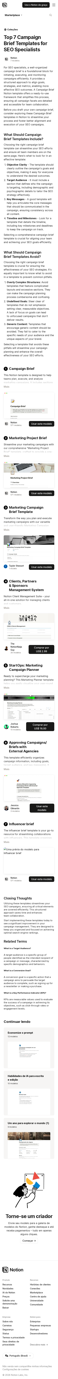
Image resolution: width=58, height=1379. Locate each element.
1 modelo (13, 568)
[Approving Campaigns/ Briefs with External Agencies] (29, 788)
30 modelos (16, 652)
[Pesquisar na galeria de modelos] (50, 15)
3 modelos (15, 811)
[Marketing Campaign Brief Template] (29, 548)
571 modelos (16, 425)
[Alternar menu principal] (53, 5)
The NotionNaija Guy (16, 646)
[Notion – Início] (5, 5)
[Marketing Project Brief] (29, 475)
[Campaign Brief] (29, 405)
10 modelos (16, 729)
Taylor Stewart (16, 565)
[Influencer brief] (29, 861)
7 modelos (15, 60)
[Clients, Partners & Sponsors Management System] (29, 626)
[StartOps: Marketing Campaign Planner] (29, 706)
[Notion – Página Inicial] (29, 1270)
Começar (29, 1240)
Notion (14, 58)
